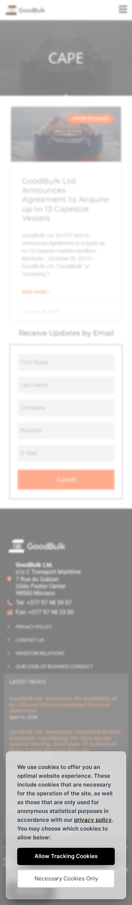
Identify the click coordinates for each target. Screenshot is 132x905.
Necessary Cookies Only (66, 878)
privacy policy (93, 819)
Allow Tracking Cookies (66, 856)
